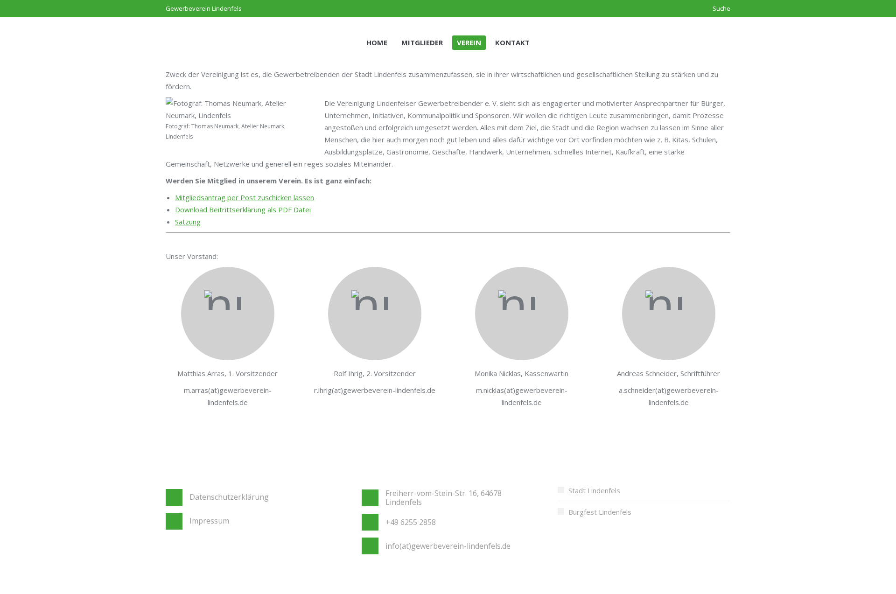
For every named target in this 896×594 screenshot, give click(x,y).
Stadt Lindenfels (594, 490)
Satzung (188, 221)
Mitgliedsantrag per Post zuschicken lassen (244, 197)
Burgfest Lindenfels (599, 512)
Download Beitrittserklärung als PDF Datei (243, 209)
